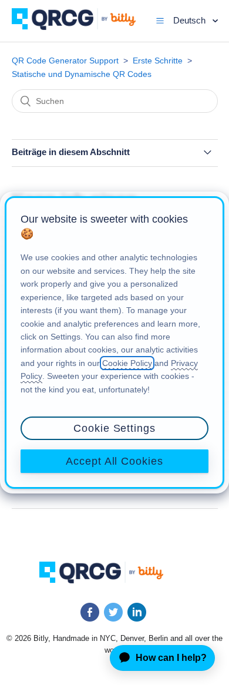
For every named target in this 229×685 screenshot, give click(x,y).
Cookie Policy (127, 363)
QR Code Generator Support (65, 60)
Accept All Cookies (114, 461)
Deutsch (190, 20)
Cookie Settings (114, 428)
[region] (114, 342)
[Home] (82, 27)
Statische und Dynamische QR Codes (81, 74)
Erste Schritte (158, 60)
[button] (160, 20)
